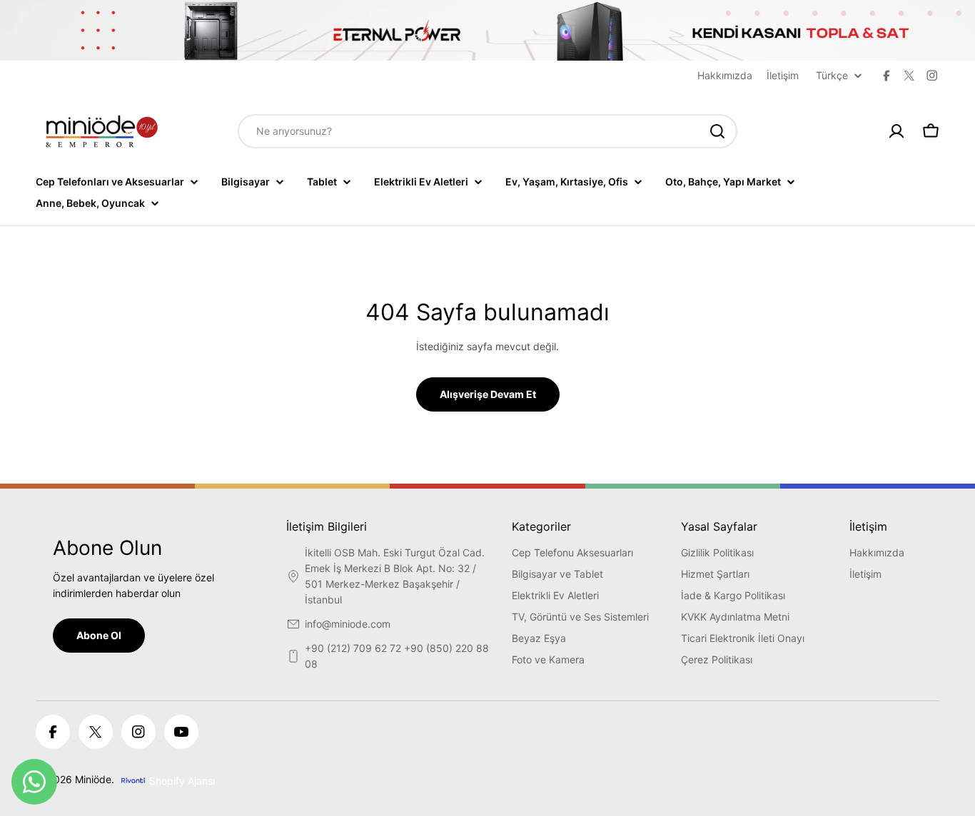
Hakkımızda (724, 75)
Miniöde (93, 779)
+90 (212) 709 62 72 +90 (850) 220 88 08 (397, 656)
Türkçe (832, 76)
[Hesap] (896, 131)
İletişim (783, 75)
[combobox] (487, 131)
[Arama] (717, 131)
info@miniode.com (347, 624)
